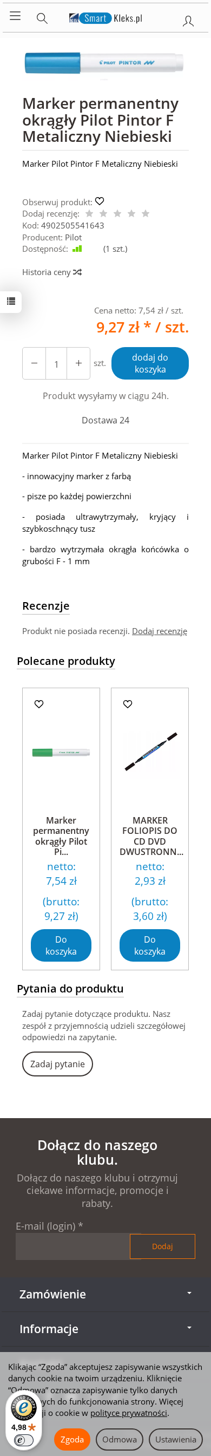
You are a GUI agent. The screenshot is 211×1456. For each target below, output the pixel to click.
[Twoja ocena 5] (146, 214)
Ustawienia (175, 1439)
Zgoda (72, 1439)
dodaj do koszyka (150, 363)
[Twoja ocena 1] (89, 214)
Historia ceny (47, 271)
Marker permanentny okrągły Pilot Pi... (61, 836)
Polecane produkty (66, 661)
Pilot (73, 237)
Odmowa (119, 1439)
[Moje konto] (188, 19)
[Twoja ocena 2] (103, 214)
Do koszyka (61, 945)
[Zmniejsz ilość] (78, 363)
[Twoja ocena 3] (117, 214)
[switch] (24, 1440)
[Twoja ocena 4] (131, 214)
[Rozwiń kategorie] (15, 16)
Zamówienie (52, 1294)
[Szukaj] (42, 16)
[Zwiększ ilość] (34, 363)
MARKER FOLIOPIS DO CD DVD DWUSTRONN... (151, 836)
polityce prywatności (128, 1412)
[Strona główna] (105, 16)
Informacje (48, 1328)
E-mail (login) (45, 1225)
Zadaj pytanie (57, 1064)
